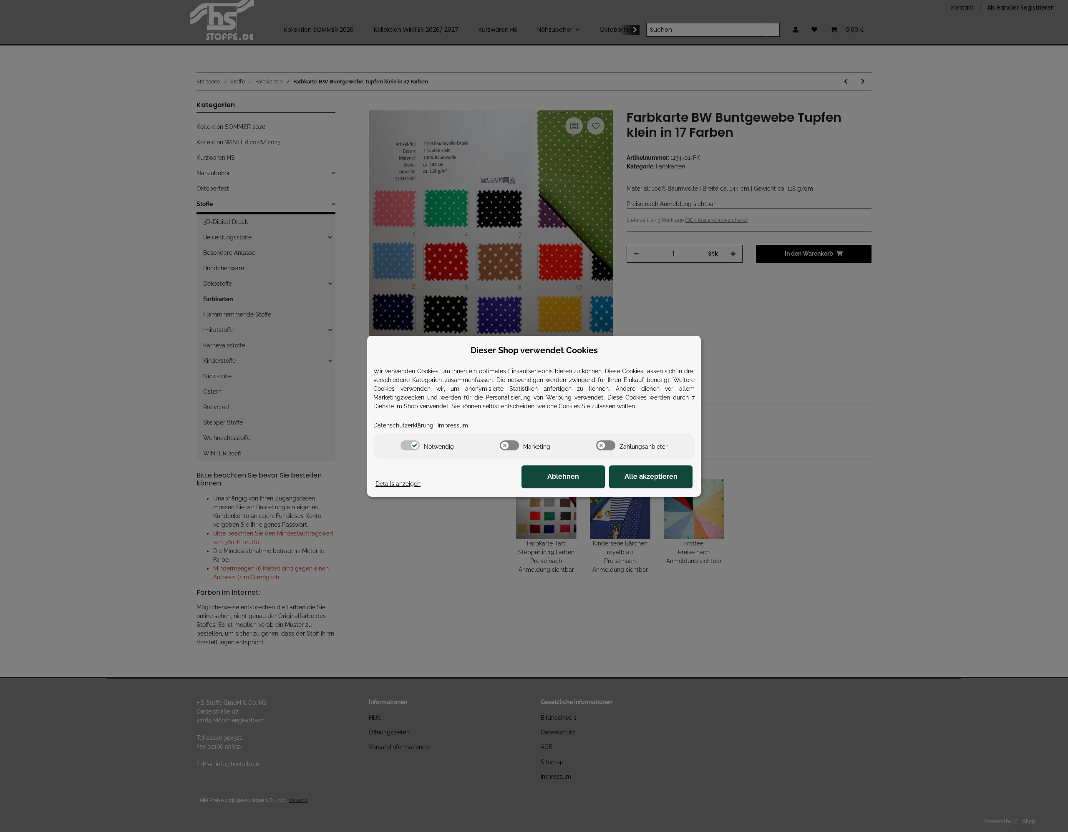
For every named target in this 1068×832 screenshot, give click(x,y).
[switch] (410, 445)
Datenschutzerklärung (403, 425)
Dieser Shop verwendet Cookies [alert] (534, 350)
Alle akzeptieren (651, 476)
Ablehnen (563, 476)
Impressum (453, 425)
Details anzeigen (398, 483)
